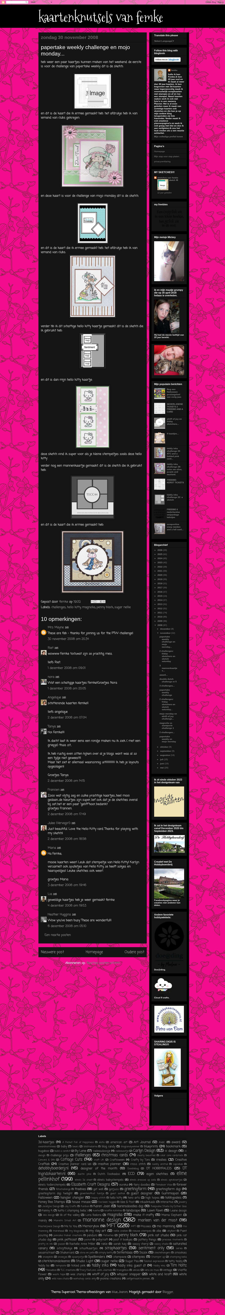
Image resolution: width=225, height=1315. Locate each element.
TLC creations (68, 1270)
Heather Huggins (59, 914)
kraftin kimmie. (113, 1211)
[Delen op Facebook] (101, 601)
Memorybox (90, 1226)
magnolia (88, 607)
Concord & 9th (46, 1160)
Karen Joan (102, 1206)
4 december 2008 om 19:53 (67, 905)
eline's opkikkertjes (171, 1180)
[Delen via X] (98, 601)
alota (102, 1142)
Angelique (55, 697)
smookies (180, 1252)
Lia (50, 894)
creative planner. (109, 1164)
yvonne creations (110, 1278)
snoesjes (63, 1257)
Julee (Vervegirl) (59, 823)
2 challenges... (167, 732)
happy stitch (98, 1198)
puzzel (61, 1244)
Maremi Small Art (65, 1221)
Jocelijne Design (51, 1206)
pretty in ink (45, 1244)
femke (174, 70)
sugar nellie (122, 607)
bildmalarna (90, 1147)
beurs (76, 1147)
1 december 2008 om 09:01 (67, 668)
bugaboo (43, 1151)
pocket (88, 1240)
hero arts (134, 1198)
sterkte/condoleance (56, 1261)
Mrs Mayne (56, 627)
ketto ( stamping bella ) (73, 1210)
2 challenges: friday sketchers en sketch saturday (167, 656)
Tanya (52, 726)
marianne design (102, 1220)
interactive (166, 1202)
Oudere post (134, 952)
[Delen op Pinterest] (103, 601)
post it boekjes (123, 1239)
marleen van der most (157, 1220)
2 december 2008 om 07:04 (67, 717)
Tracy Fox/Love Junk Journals (96, 1270)
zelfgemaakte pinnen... (138, 1279)
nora (51, 677)
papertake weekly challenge (165, 692)
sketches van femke (167, 177)
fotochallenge (63, 1189)
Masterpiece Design (49, 1226)
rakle (104, 1244)
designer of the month (99, 1168)
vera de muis (151, 1270)
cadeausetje (122, 1151)
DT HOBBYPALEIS (159, 1168)
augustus (165, 755)
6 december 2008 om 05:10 (67, 926)
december (165, 629)
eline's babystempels (110, 1180)
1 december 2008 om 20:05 (67, 688)
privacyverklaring (162, 161)
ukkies (136, 1270)
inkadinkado (147, 1202)
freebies (80, 1189)
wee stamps (78, 1274)
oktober (164, 747)
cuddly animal (160, 1164)
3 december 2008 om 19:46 (67, 885)
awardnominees (47, 1147)
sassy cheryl (140, 1244)
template (61, 1266)
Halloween (45, 1197)
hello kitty (74, 607)
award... (163, 675)
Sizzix (143, 1252)
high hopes (152, 1198)
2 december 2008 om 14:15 (66, 781)
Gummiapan (170, 1193)
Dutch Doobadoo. (109, 1174)
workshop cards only (84, 1279)
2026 (160, 550)
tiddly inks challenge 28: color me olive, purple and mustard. (174, 469)
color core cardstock (171, 1155)
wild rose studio (60, 1279)
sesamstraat (46, 1252)
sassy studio (161, 1244)
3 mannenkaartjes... (168, 668)
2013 (160, 604)
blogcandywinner (130, 1147)
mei (162, 767)
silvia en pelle (87, 1253)
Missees (146, 1226)
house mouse (81, 1202)
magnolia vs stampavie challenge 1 (166, 725)
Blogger (168, 1292)
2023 (160, 562)
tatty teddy (175, 1261)
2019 (160, 579)
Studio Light (84, 1261)
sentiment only (151, 1248)
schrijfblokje (64, 1248)
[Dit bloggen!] (95, 601)
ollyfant (171, 1231)
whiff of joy (100, 1274)
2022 (160, 567)
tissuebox (51, 1270)
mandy (42, 1220)
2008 (160, 625)
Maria (52, 847)
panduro (92, 1235)
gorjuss (114, 1189)
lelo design (49, 1215)
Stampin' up (158, 1257)
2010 (160, 617)
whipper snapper (129, 1274)
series (179, 1248)
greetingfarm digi (168, 1189)
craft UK (99, 1160)
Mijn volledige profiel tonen (168, 136)
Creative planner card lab (74, 1164)
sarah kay (119, 1244)
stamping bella (178, 1257)
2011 (160, 612)
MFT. (133, 1226)
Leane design (178, 1210)
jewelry (183, 1202)
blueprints (151, 1146)
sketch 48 (173, 180)
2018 (160, 583)
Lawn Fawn (155, 1210)
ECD (131, 1174)
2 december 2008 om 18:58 (67, 839)
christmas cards (114, 1155)
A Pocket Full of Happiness (78, 1142)
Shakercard (67, 1252)
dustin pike (84, 1174)
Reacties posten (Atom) (103, 963)
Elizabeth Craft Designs (90, 1184)
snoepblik (48, 1257)
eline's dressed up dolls (143, 1180)
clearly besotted (146, 1155)
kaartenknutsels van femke (100, 17)
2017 (160, 587)
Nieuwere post (52, 952)
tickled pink (78, 1265)
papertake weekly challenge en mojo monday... (167, 641)
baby (64, 1146)
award (176, 1142)
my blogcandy (77, 1231)
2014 (160, 600)
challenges (58, 607)
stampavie (119, 1257)
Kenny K (47, 1210)
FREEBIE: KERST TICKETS (175, 481)
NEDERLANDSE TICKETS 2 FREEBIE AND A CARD (175, 408)
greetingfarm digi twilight (55, 1193)
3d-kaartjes (46, 1142)
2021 (160, 571)
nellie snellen (121, 1231)
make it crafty (143, 1215)
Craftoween (117, 1160)
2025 (160, 554)
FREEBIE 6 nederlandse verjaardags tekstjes (173, 513)
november (165, 633)
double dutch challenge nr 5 (168, 680)
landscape (133, 1210)
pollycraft (102, 1239)
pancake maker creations (68, 1235)
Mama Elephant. (172, 1215)
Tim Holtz (179, 1265)
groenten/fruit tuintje (92, 1193)
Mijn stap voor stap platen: (167, 156)
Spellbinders (96, 1256)
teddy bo (43, 1265)
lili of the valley (70, 1215)
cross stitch (138, 1164)
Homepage (94, 952)
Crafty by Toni (140, 1160)
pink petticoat (67, 1239)
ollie (158, 1231)
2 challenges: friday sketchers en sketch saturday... (167, 704)
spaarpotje (78, 1257)
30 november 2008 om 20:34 (68, 639)
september (166, 751)
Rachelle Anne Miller (82, 1244)
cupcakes (178, 1164)
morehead (58, 1231)
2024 (160, 558)
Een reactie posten (58, 935)
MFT (111, 1226)
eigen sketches (157, 1174)
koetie (96, 1211)
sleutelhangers (162, 1253)
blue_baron (120, 1292)
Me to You (70, 1226)
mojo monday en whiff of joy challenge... (168, 716)
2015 (160, 596)
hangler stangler (72, 1197)
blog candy (108, 1146)
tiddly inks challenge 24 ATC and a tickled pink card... (173, 453)
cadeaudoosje (101, 1151)
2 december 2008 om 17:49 (67, 814)
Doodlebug (133, 1169)
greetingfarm (135, 1189)
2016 (160, 592)
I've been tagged (107, 1202)
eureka (123, 1185)
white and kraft (160, 1274)
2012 (160, 608)
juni (162, 763)
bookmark (173, 1146)
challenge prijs (59, 1155)
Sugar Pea (132, 1261)
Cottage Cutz (71, 1159)
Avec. (162, 1142)
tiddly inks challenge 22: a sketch (175, 497)
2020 (160, 575)
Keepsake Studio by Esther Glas (169, 1206)
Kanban (85, 1206)
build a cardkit (62, 1151)
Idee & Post (127, 1202)
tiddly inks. (159, 1266)
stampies (138, 1256)
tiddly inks (100, 1265)
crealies (161, 1159)
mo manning (166, 1226)
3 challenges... (167, 685)
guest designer (142, 1193)
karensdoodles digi (130, 1206)
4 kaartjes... (173, 433)
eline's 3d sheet (84, 1180)
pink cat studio (158, 1235)
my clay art (97, 1230)
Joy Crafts (71, 1206)
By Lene (80, 1151)
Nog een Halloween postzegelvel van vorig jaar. (174, 393)
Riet (50, 647)
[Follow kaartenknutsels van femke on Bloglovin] (167, 61)
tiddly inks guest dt (132, 1265)
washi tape (58, 1274)
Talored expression (154, 1261)
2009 (160, 621)
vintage (167, 1270)
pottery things (147, 1239)
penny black (105, 607)
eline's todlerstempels (52, 1185)
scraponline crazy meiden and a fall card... (175, 527)
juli (162, 759)
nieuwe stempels (142, 1231)
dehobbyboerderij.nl (53, 1168)
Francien (53, 789)
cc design (171, 1151)
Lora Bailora (93, 1215)
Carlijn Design (144, 1151)
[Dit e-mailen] (92, 601)
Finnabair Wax (164, 1185)
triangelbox (122, 1270)
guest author (117, 1193)
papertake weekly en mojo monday (167, 739)
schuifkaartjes (88, 1248)
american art (118, 1142)
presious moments (172, 1240)
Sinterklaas (125, 1252)
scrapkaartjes (116, 1248)
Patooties (108, 1235)
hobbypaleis (173, 1197)
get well (98, 1189)
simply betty (106, 1253)
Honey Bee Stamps (51, 1202)
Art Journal (142, 1142)
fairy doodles (141, 1185)
